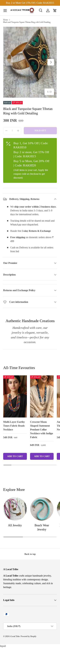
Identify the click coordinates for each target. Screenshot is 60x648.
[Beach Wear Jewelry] (42, 509)
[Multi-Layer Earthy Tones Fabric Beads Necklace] (15, 396)
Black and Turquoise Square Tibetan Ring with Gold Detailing (26, 22)
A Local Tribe (14, 636)
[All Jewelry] (15, 509)
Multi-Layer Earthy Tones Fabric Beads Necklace (14, 426)
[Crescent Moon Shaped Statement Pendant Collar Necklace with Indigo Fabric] (42, 396)
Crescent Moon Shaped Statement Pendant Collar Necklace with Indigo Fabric (41, 430)
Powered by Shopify (28, 636)
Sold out (40, 130)
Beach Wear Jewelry (42, 527)
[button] (54, 10)
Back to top (30, 554)
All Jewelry (15, 525)
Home (5, 20)
